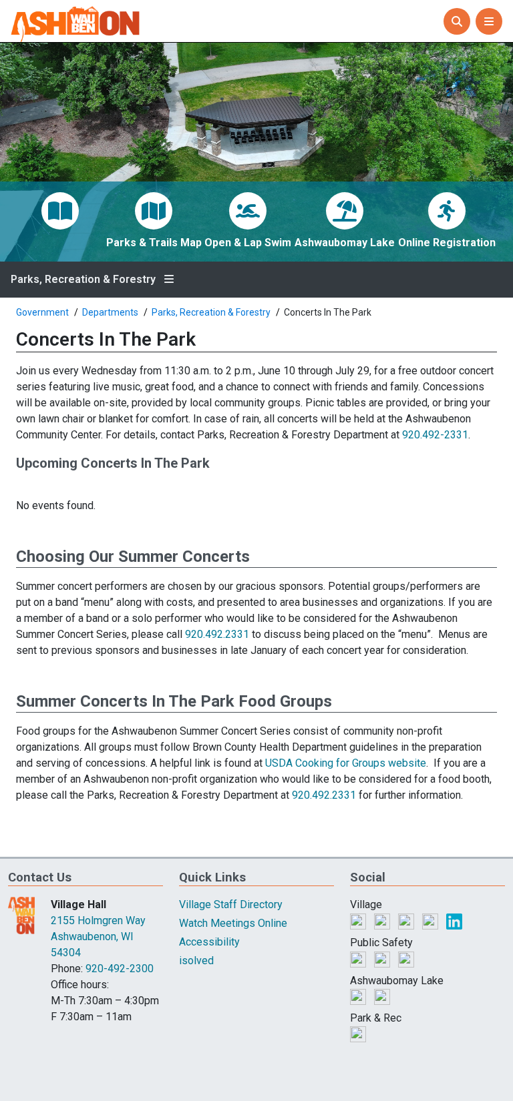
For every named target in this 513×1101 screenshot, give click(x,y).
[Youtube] (431, 920)
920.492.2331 (217, 634)
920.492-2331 (435, 434)
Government (42, 312)
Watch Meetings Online (233, 923)
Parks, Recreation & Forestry (83, 280)
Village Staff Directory (231, 904)
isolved (196, 960)
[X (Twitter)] (383, 920)
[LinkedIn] (454, 920)
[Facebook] (359, 920)
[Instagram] (407, 920)
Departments (110, 312)
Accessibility (209, 942)
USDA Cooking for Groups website (345, 763)
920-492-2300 (120, 968)
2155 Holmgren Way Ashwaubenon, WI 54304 (98, 936)
